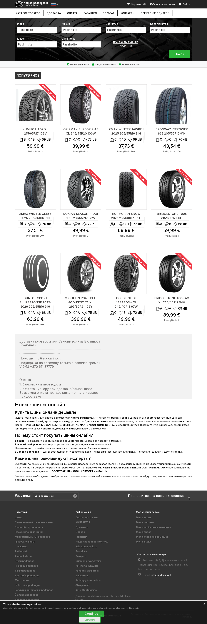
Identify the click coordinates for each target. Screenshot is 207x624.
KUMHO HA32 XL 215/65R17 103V (35, 131)
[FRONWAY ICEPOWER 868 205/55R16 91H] (172, 105)
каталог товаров (28, 13)
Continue (91, 613)
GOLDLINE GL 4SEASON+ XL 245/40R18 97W (126, 302)
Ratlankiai (21, 551)
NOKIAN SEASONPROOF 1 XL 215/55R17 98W (81, 216)
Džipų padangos (24, 560)
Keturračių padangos (27, 585)
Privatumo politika (86, 546)
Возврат (108, 13)
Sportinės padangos (27, 575)
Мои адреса (143, 531)
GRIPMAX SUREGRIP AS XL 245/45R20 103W (80, 131)
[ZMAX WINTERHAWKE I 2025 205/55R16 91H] (126, 105)
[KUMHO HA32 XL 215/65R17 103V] (35, 105)
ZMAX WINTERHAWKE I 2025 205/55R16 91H (126, 131)
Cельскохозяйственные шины (34, 522)
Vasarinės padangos (27, 599)
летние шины (143, 421)
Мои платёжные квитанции (153, 527)
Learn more (90, 620)
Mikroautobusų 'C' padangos (32, 536)
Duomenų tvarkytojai (88, 560)
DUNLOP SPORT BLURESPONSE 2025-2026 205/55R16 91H (35, 302)
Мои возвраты (145, 522)
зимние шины (125, 421)
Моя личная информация (152, 536)
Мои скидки (143, 541)
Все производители (155, 13)
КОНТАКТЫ (128, 13)
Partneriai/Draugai (86, 565)
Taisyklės (81, 551)
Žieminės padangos (26, 594)
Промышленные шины (29, 531)
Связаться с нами (86, 517)
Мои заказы (143, 517)
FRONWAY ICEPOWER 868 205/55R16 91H (172, 131)
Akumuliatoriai (23, 556)
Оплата (72, 13)
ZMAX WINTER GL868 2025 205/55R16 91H (35, 216)
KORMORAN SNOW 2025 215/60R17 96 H (126, 216)
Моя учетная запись (148, 512)
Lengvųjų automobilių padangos (34, 590)
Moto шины (22, 580)
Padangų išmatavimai (88, 580)
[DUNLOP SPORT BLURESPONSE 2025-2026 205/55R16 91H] (35, 273)
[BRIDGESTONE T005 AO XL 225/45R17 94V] (172, 273)
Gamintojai (81, 575)
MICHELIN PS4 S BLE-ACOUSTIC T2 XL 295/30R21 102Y (81, 302)
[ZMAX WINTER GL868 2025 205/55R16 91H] (35, 189)
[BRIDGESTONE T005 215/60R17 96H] (172, 189)
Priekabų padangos (26, 565)
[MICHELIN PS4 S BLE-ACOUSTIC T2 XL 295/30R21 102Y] (81, 273)
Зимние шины (23, 476)
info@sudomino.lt (161, 575)
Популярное (27, 75)
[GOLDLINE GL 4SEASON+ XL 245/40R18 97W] (126, 273)
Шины (18, 517)
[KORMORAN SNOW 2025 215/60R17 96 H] (126, 189)
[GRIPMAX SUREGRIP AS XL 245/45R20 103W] (81, 105)
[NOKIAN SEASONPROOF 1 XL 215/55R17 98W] (81, 189)
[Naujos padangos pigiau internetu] (31, 4)
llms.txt (119, 596)
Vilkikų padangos (25, 570)
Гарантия (90, 13)
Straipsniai (81, 585)
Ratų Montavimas (86, 590)
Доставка (54, 13)
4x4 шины (21, 546)
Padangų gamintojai (87, 570)
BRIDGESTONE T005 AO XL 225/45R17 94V (171, 300)
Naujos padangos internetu (91, 541)
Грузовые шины (25, 541)
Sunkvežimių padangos (29, 527)
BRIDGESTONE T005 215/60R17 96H (172, 216)
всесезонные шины (166, 421)
